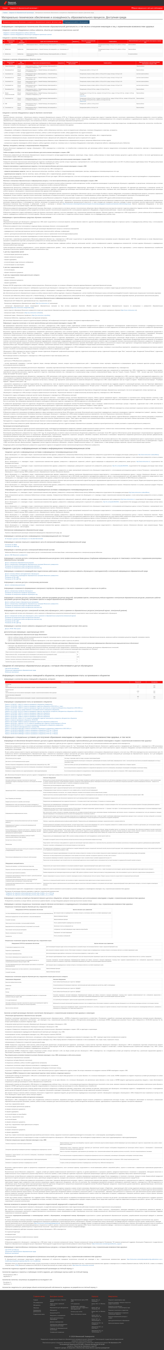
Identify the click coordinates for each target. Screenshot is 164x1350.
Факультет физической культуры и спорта (117, 1317)
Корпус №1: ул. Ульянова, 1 (96, 1300)
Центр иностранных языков (116, 1323)
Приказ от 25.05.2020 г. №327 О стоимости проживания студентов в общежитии (27, 714)
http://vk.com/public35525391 (120, 465)
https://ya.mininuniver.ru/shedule (33, 312)
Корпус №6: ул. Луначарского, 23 (96, 1315)
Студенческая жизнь (39, 1314)
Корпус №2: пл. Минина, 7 (98, 1304)
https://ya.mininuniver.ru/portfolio (41, 315)
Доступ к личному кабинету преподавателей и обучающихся (22, 573)
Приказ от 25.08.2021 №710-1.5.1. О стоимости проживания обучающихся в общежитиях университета (34, 725)
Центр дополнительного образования (118, 1320)
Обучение (36, 1307)
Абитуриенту (36, 1305)
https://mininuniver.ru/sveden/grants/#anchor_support (106, 1243)
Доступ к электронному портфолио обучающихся (19, 591)
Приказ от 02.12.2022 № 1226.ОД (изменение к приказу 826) (22, 726)
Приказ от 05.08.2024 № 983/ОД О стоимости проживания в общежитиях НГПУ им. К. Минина (31, 732)
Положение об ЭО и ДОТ (12, 577)
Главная (5, 8)
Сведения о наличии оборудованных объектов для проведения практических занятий (27, 34)
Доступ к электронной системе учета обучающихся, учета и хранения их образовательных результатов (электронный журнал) (40, 615)
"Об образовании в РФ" (114, 1342)
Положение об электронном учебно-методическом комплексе (22, 566)
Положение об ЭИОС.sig (12, 546)
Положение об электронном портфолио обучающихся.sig (21, 594)
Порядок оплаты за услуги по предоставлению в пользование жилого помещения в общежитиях (32, 709)
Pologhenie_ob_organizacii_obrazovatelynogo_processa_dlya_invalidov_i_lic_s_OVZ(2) (29, 894)
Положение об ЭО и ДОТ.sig (13, 579)
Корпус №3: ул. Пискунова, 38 (96, 1308)
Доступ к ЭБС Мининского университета (16, 555)
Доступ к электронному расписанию (15, 585)
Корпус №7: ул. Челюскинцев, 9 (96, 1319)
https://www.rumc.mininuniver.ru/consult (83, 1265)
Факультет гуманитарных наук (116, 1300)
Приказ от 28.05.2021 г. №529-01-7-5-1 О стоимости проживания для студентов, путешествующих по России (35, 723)
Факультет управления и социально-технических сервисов (118, 1313)
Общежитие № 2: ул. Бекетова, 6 (97, 1327)
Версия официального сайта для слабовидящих (148, 8)
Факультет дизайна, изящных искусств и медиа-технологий (119, 1303)
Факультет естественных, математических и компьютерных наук (119, 1307)
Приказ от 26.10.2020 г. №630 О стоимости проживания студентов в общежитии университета (31, 721)
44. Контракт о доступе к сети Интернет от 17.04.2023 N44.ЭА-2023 (24, 538)
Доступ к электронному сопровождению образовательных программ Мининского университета (31, 564)
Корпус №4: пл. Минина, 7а (98, 1312)
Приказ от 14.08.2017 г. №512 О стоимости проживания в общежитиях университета (28, 704)
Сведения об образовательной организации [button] (23, 8)
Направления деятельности (37, 1311)
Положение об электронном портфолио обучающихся (20, 592)
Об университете (38, 1302)
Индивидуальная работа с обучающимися (76, 22)
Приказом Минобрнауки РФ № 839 (94, 1344)
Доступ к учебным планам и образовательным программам (22, 602)
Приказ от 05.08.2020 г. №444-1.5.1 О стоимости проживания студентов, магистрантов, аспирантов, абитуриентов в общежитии (41, 718)
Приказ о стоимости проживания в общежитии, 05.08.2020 (21, 720)
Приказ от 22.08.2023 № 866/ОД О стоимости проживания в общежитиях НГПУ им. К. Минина (31, 730)
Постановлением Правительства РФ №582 (72, 1344)
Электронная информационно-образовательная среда (20, 670)
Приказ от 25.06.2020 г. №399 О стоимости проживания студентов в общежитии (27, 716)
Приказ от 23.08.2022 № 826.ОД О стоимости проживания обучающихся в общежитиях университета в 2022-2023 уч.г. (38, 728)
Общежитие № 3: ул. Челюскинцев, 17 (97, 1331)
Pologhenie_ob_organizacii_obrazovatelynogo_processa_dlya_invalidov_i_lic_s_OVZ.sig (30, 893)
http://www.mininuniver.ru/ (143, 461)
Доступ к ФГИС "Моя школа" (13, 628)
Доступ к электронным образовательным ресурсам (19, 562)
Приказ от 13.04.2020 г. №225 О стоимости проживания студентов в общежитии (27, 713)
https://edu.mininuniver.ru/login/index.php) (22, 307)
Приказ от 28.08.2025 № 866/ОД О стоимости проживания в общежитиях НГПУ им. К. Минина (31, 733)
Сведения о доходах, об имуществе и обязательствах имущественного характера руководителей (82, 1347)
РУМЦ (17, 1265)
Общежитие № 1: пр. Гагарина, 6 (97, 1323)
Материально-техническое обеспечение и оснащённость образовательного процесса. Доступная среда (32, 22)
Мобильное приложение (12, 672)
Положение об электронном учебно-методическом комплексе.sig (23, 567)
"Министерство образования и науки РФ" (85, 1346)
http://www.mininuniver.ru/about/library (148, 454)
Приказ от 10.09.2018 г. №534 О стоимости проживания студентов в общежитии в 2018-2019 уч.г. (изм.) (34, 706)
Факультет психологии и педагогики (118, 1310)
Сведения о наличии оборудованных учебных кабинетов (19, 32)
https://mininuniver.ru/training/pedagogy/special (47, 1223)
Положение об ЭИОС (11, 544)
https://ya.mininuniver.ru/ (42, 303)
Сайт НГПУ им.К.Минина (12, 668)
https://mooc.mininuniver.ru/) (128, 310)
